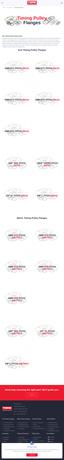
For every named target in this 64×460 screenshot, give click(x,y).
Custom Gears (36, 426)
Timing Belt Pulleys (8, 422)
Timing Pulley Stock (8, 424)
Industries (6, 439)
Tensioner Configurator (39, 441)
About (5, 441)
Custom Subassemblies (39, 428)
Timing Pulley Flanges (9, 426)
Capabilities (6, 437)
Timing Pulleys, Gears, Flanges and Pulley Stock (24, 441)
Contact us (32, 394)
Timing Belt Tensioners (9, 430)
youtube (52, 439)
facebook (52, 437)
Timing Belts (7, 428)
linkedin (52, 441)
